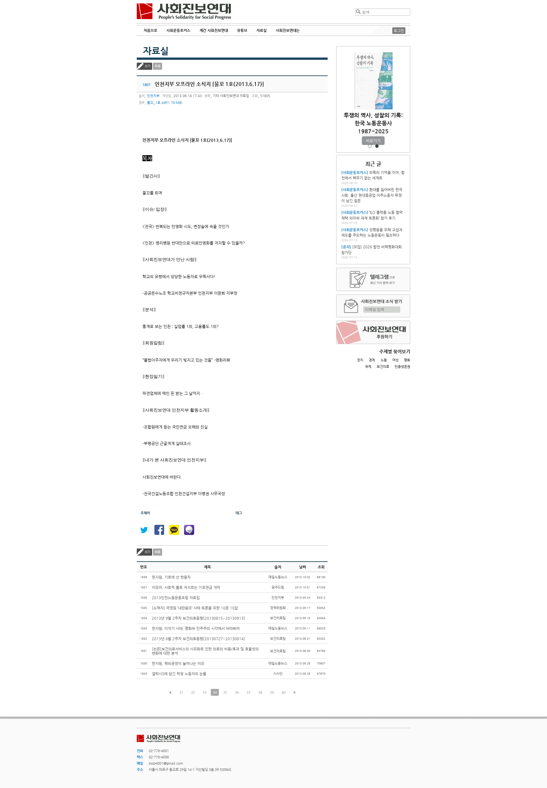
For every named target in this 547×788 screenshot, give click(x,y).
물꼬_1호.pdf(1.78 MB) (164, 103)
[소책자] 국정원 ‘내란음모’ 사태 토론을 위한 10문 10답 (195, 608)
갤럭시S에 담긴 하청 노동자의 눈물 (179, 674)
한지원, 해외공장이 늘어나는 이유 (178, 663)
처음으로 (150, 30)
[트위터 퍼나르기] (144, 530)
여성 (395, 360)
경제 (372, 360)
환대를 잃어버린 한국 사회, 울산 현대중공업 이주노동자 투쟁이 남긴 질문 (371, 195)
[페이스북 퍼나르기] (159, 530)
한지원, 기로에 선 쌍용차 (171, 577)
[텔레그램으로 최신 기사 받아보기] (373, 279)
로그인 (399, 30)
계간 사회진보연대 (213, 30)
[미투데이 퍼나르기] (189, 530)
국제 (368, 367)
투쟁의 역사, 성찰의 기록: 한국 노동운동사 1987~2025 (373, 123)
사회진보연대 (184, 11)
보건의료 (383, 367)
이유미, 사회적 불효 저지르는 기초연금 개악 (186, 587)
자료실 (156, 51)
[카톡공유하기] (174, 530)
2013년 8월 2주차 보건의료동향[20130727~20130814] (198, 638)
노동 (384, 360)
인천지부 (153, 96)
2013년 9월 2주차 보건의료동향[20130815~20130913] (198, 618)
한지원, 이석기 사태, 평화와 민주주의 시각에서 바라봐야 (196, 628)
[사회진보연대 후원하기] (373, 332)
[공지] (346, 247)
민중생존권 (402, 367)
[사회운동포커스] (354, 172)
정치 (360, 360)
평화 (407, 360)
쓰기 (147, 66)
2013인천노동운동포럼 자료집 (176, 597)
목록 (157, 66)
